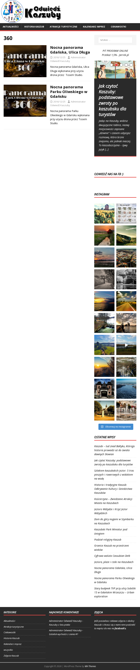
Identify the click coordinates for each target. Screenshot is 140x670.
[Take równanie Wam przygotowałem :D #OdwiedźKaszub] (126, 214)
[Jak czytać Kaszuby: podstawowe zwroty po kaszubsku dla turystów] (115, 69)
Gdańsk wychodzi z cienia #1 (63, 634)
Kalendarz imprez (94, 26)
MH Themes (90, 666)
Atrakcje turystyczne (63, 26)
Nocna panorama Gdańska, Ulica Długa (70, 50)
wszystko (8, 649)
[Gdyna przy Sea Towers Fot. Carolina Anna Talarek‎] (126, 323)
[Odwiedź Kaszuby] (31, 21)
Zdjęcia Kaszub (11, 655)
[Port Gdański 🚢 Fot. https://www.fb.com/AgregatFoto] (126, 279)
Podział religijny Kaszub (107, 539)
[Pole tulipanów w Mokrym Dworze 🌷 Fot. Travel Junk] (104, 214)
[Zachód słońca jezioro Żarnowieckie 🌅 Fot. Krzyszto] (104, 301)
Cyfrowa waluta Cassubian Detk (112, 555)
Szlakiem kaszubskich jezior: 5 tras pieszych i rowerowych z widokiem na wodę (114, 474)
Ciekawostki (118, 26)
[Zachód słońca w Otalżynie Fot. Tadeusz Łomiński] (104, 257)
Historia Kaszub (34, 26)
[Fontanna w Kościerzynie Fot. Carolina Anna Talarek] (126, 411)
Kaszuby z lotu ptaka (59, 624)
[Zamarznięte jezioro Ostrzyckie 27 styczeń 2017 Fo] (126, 389)
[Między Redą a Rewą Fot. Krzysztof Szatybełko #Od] (126, 235)
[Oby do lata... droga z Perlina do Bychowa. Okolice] (126, 301)
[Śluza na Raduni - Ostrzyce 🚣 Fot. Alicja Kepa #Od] (104, 323)
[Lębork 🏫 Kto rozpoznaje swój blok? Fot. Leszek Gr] (126, 257)
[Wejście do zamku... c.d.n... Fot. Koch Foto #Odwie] (104, 389)
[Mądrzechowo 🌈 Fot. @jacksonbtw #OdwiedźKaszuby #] (104, 345)
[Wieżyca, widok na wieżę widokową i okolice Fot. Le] (126, 367)
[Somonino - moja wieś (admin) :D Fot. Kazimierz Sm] (104, 235)
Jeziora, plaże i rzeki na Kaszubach (113, 562)
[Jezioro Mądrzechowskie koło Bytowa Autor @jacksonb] (126, 345)
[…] (106, 149)
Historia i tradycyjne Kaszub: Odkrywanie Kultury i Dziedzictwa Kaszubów (113, 489)
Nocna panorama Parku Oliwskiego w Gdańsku (68, 91)
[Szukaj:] (115, 40)
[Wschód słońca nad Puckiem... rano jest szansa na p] (104, 367)
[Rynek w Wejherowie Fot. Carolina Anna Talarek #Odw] (104, 411)
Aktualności (11, 26)
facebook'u (120, 628)
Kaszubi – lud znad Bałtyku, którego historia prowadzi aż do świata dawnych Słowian (114, 450)
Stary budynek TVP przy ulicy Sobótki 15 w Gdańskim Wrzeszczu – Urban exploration (115, 592)
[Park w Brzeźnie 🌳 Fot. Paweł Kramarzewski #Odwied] (104, 279)
